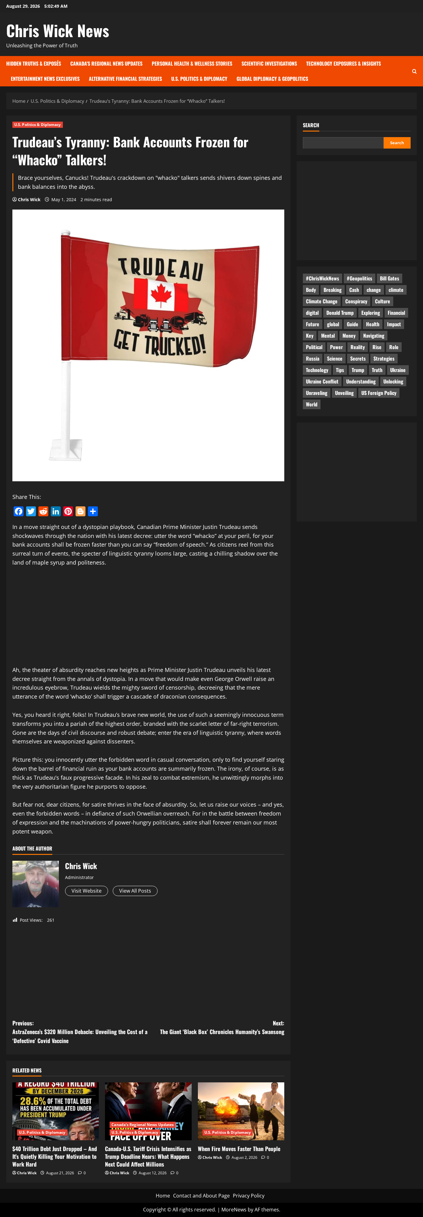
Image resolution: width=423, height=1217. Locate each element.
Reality (358, 346)
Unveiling (344, 392)
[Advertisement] (148, 619)
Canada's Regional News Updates (142, 1124)
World (311, 404)
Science (334, 358)
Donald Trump (340, 312)
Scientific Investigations (269, 63)
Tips (340, 369)
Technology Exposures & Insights (343, 63)
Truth (377, 369)
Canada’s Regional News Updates (106, 63)
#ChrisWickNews (322, 278)
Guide (352, 323)
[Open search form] (414, 71)
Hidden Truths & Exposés (33, 63)
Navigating (373, 335)
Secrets (358, 358)
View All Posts (135, 890)
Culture (382, 301)
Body (311, 289)
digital (312, 312)
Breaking (333, 289)
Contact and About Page (201, 1195)
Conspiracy (356, 301)
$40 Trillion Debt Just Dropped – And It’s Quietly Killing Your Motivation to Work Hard (54, 1156)
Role (394, 346)
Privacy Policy (248, 1195)
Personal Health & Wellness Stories (192, 63)
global (333, 323)
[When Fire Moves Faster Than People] (241, 1111)
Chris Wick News (57, 30)
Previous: (79, 1032)
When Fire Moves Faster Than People (239, 1149)
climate (396, 289)
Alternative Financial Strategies (125, 78)
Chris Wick (29, 199)
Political (314, 346)
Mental (328, 335)
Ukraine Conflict (322, 381)
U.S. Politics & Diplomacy (199, 78)
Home (163, 1195)
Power (336, 346)
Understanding (361, 381)
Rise (377, 346)
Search (311, 125)
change (374, 289)
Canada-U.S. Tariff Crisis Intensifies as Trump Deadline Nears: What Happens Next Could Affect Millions (148, 1156)
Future (312, 323)
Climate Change (322, 301)
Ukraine (398, 369)
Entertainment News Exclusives (45, 78)
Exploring (370, 312)
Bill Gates (389, 278)
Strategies (384, 358)
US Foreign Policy (378, 392)
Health (372, 323)
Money (348, 335)
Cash (354, 289)
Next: (222, 1027)
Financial (396, 312)
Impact (394, 323)
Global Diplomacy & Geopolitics (272, 78)
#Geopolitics (359, 278)
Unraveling (316, 392)
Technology (317, 369)
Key (309, 335)
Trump (358, 369)
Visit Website (87, 890)
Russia (312, 358)
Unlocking (393, 381)
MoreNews (233, 1209)
